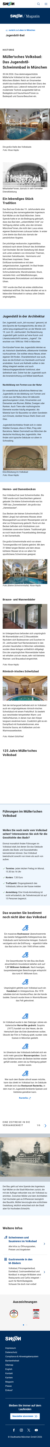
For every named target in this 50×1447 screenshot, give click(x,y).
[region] (25, 1171)
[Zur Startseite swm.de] (8, 4)
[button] (38, 4)
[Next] (45, 1125)
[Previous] (33, 1125)
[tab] (23, 1324)
